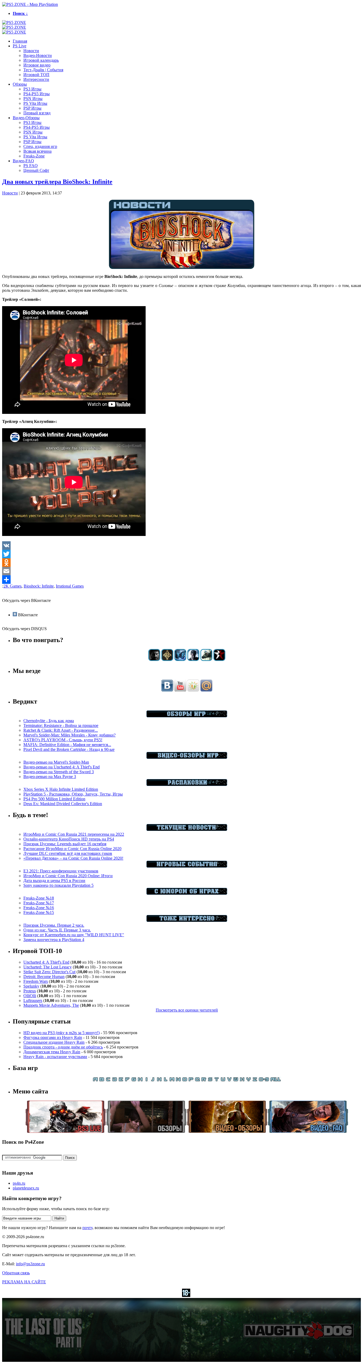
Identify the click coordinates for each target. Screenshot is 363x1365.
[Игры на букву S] (210, 1080)
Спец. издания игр (40, 146)
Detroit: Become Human (44, 976)
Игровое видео (36, 65)
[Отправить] (181, 579)
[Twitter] (181, 554)
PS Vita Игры (35, 103)
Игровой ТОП (36, 74)
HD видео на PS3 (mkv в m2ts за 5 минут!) (61, 1032)
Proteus (29, 991)
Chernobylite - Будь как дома (48, 720)
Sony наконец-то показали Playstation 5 (58, 885)
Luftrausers (32, 1000)
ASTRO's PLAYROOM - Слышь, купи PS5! (62, 740)
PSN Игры (33, 98)
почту (87, 1227)
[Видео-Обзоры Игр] (186, 757)
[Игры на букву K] (159, 1080)
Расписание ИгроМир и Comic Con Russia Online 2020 (72, 848)
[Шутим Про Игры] (186, 893)
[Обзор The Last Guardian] (206, 659)
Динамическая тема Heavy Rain (51, 1052)
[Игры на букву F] (127, 1080)
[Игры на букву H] (140, 1080)
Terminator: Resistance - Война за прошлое (60, 725)
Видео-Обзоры (26, 117)
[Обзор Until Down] (180, 659)
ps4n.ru (19, 1183)
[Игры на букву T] (216, 1080)
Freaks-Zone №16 (38, 907)
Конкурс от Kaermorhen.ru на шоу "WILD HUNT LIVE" (73, 935)
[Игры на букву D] (114, 1080)
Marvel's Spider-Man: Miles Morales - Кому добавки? (69, 735)
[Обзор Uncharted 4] (193, 659)
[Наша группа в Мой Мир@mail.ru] (206, 690)
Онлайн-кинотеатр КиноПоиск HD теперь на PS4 (68, 839)
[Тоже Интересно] (186, 920)
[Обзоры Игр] (186, 716)
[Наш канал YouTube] (180, 690)
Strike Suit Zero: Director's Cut (49, 971)
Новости (31, 50)
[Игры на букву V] (229, 1080)
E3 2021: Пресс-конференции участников (60, 871)
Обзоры (20, 84)
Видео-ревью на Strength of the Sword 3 (58, 771)
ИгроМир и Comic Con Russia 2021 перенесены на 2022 (73, 834)
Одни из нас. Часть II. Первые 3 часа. (57, 930)
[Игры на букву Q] (197, 1080)
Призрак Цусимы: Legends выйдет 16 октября (64, 844)
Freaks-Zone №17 (38, 903)
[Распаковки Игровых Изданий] (186, 784)
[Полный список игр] (275, 1080)
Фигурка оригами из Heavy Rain (52, 1037)
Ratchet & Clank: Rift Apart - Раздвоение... (60, 730)
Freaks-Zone (34, 156)
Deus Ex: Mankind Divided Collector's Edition (62, 803)
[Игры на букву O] (184, 1080)
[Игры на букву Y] (248, 1080)
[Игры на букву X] (242, 1080)
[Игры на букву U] (223, 1080)
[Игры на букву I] (146, 1080)
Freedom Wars (35, 981)
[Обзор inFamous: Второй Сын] (219, 659)
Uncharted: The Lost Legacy (47, 967)
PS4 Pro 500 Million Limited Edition (54, 799)
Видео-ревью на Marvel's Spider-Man (56, 762)
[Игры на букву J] (152, 1080)
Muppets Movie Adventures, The (51, 1005)
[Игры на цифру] (264, 1080)
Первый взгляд (36, 113)
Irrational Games (70, 586)
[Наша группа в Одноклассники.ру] (193, 690)
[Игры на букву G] (133, 1080)
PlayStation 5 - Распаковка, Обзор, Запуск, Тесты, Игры (73, 794)
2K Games (12, 586)
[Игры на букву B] (101, 1080)
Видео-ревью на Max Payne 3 (49, 776)
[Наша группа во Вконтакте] (167, 690)
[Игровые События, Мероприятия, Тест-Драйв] (186, 866)
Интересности (36, 79)
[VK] (181, 545)
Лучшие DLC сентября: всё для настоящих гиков (67, 853)
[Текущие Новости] (186, 829)
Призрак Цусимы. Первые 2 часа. (53, 925)
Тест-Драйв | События (43, 70)
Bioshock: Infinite (39, 586)
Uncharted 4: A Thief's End (46, 962)
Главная (20, 41)
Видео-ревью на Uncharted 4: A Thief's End (61, 767)
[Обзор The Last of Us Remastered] (154, 659)
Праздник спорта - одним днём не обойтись (63, 1047)
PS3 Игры (32, 89)
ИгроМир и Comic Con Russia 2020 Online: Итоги (68, 875)
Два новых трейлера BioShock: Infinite (57, 181)
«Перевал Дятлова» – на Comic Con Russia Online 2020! (73, 858)
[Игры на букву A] (95, 1080)
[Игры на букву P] (191, 1080)
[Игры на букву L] (165, 1080)
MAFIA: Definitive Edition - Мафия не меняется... (67, 744)
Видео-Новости (37, 55)
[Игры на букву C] (108, 1080)
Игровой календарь (41, 60)
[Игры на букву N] (178, 1080)
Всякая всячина (37, 151)
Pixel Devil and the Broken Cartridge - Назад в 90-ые (69, 749)
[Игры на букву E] (121, 1080)
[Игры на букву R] (203, 1080)
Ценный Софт (36, 170)
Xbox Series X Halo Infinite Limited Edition (60, 789)
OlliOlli (29, 995)
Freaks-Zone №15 (38, 912)
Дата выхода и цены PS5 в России (54, 880)
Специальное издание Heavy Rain (54, 1042)
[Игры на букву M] (172, 1080)
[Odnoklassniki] (181, 562)
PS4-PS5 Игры (36, 93)
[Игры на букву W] (235, 1080)
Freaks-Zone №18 (38, 898)
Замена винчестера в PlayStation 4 (53, 939)
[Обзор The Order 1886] (167, 659)
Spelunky (31, 986)
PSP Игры (32, 108)
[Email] (181, 571)
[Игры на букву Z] (255, 1080)
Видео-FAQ (23, 161)
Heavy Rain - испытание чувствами (55, 1056)
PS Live (19, 46)
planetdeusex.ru (26, 1188)
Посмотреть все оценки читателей (187, 1010)
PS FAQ (30, 165)
